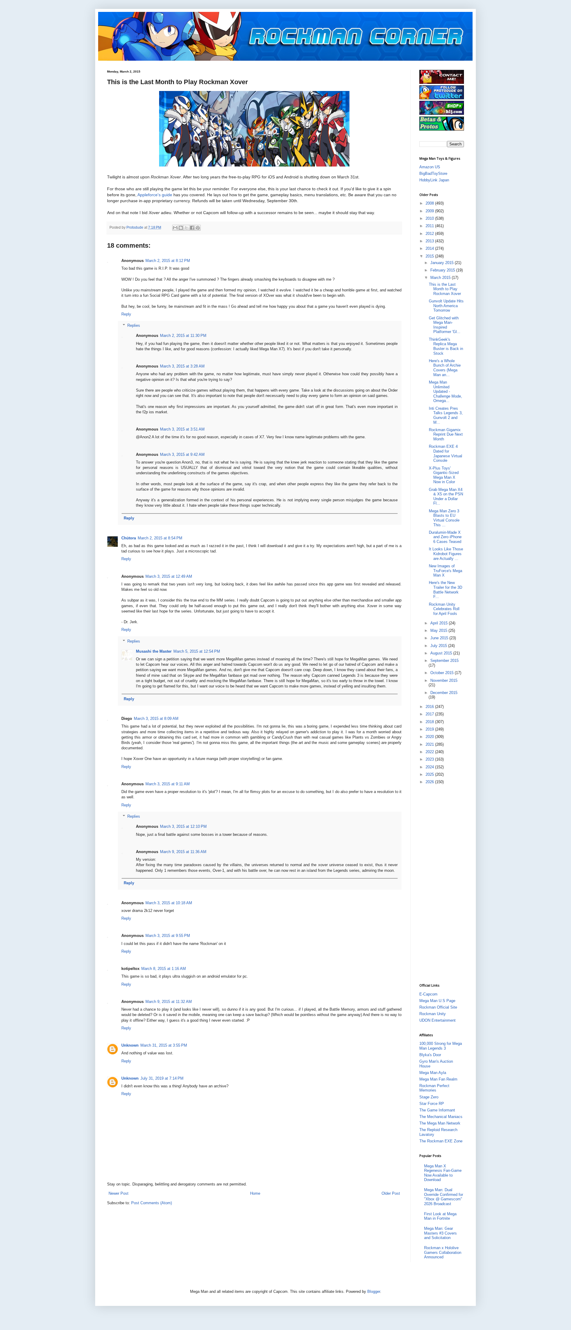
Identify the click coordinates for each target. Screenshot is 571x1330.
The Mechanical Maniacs (440, 1116)
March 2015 (441, 277)
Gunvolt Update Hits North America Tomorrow (446, 306)
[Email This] (175, 228)
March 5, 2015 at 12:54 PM (196, 651)
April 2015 (439, 623)
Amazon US (429, 167)
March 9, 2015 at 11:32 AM (168, 1001)
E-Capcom (428, 994)
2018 (430, 722)
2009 (430, 211)
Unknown (130, 1045)
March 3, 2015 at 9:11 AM (167, 784)
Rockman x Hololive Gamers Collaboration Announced (442, 1252)
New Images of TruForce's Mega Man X (445, 570)
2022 (430, 752)
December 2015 (443, 692)
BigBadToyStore (433, 173)
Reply (126, 314)
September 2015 (444, 660)
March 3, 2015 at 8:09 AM (156, 718)
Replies (133, 325)
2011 (430, 226)
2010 (430, 218)
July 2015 (439, 645)
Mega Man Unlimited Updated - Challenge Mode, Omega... (445, 391)
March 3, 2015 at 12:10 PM (183, 826)
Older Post (391, 1193)
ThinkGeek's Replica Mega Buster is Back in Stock (446, 346)
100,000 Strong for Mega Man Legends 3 (440, 1046)
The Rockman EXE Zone (440, 1141)
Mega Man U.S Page (437, 1000)
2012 (430, 233)
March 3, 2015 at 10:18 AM (168, 903)
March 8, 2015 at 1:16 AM (163, 968)
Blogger (373, 1291)
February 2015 (443, 270)
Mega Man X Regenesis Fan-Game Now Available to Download (443, 1173)
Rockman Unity (432, 1014)
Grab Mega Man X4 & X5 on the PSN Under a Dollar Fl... (446, 496)
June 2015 (439, 638)
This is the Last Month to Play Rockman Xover (445, 289)
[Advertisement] (443, 883)
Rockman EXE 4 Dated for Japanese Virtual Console (445, 453)
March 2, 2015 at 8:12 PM (167, 260)
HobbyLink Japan (434, 180)
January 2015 (442, 262)
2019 (430, 729)
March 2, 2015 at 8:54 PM (160, 538)
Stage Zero (428, 1097)
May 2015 (439, 630)
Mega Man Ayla (432, 1072)
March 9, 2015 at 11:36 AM (183, 851)
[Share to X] (186, 228)
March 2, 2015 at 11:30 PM (183, 335)
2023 (430, 759)
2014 (430, 248)
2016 (430, 706)
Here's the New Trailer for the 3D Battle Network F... (445, 589)
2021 (430, 744)
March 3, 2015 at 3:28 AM (182, 366)
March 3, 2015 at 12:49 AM (168, 576)
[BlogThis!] (181, 228)
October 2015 (442, 673)
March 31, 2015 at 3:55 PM (163, 1045)
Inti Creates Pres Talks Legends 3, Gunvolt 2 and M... (446, 415)
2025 (430, 774)
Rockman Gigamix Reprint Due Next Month (446, 434)
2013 (430, 241)
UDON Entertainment (437, 1020)
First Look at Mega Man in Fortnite (440, 1216)
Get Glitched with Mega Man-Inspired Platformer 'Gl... (444, 325)
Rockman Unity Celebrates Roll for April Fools (444, 609)
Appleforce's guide (154, 194)
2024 (430, 767)
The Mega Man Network (439, 1123)
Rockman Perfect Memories (434, 1088)
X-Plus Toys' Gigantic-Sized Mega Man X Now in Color (444, 475)
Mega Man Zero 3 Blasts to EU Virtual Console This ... (444, 518)
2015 (430, 256)
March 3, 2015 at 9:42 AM (182, 454)
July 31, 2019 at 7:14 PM (161, 1078)
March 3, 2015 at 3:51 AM (182, 429)
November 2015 (443, 680)
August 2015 (441, 653)
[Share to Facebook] (192, 228)
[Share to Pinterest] (198, 228)
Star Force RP (431, 1103)
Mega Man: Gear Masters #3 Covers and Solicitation (440, 1233)
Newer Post (118, 1193)
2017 (430, 714)
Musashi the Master (154, 651)
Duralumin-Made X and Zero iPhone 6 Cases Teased (445, 537)
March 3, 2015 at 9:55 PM (167, 935)
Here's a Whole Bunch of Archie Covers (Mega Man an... (445, 368)
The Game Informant (437, 1110)
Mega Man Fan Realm (438, 1079)
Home (255, 1193)
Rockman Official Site (438, 1007)
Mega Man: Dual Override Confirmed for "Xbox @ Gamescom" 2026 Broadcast (443, 1197)
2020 (430, 736)
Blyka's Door (430, 1055)
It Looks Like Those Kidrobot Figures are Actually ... (446, 553)
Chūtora (128, 538)
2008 (430, 203)
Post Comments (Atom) (151, 1203)
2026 (430, 782)
